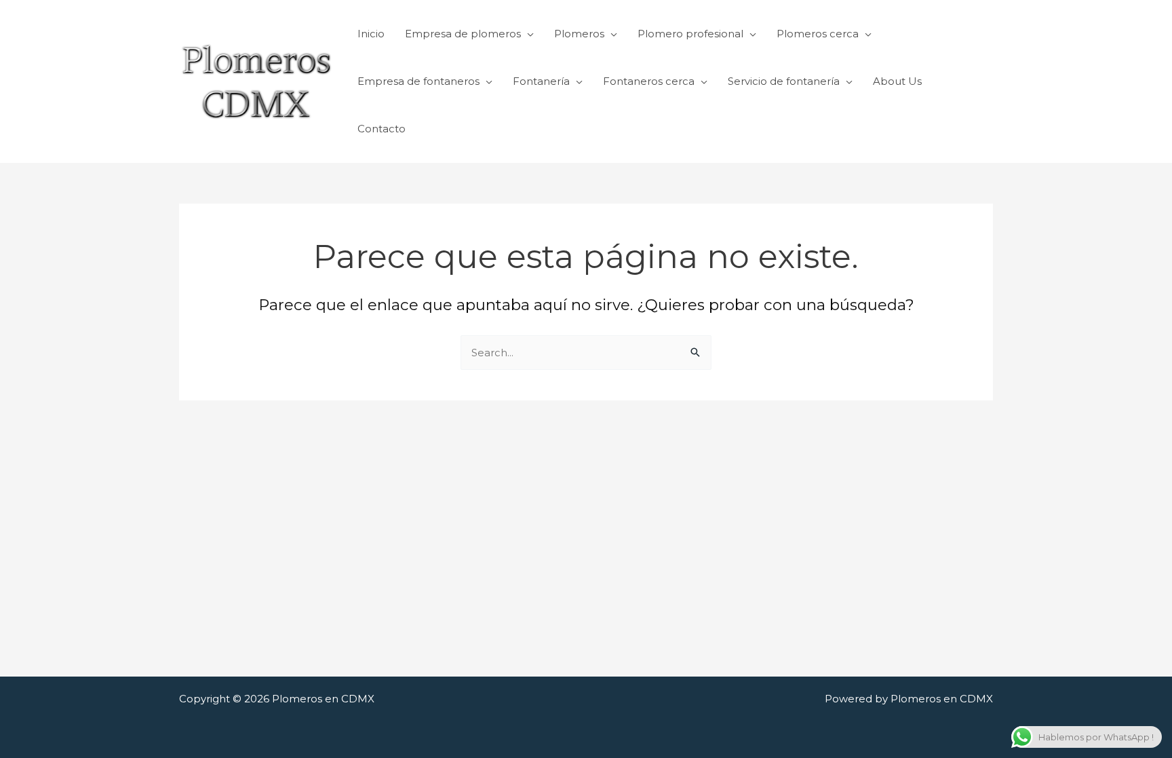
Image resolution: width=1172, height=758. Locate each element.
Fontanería (541, 81)
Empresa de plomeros (463, 33)
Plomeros (579, 33)
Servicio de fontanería (784, 81)
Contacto (381, 128)
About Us (897, 81)
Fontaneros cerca (649, 81)
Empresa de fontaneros (418, 81)
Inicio (371, 33)
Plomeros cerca (818, 33)
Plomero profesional (690, 33)
